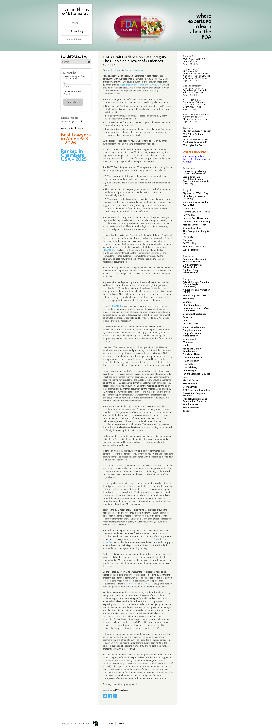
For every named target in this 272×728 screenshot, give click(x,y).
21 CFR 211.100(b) (149, 539)
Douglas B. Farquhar (134, 70)
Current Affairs (190, 323)
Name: (66, 83)
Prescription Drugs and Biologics (194, 394)
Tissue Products (191, 407)
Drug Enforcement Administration (192, 266)
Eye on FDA (188, 205)
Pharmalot (188, 240)
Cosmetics (188, 317)
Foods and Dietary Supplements (192, 350)
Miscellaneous (190, 383)
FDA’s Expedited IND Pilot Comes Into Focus (195, 60)
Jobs (185, 377)
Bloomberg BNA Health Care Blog (194, 197)
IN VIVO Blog (189, 215)
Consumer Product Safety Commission (196, 309)
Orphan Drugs (190, 387)
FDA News (188, 342)
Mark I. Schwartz (114, 70)
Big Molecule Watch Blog (195, 193)
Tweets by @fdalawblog (72, 121)
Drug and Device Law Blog (196, 202)
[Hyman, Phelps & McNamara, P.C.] (75, 14)
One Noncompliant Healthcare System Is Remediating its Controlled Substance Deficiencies (195, 89)
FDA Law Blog (75, 31)
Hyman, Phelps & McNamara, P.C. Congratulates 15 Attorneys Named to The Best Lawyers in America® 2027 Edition (196, 73)
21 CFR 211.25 (130, 583)
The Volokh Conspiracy (194, 246)
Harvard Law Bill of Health (196, 211)
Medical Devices (191, 380)
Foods (186, 345)
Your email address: (73, 91)
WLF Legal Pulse (191, 250)
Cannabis (187, 302)
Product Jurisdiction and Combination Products (195, 400)
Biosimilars (188, 298)
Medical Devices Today (194, 225)
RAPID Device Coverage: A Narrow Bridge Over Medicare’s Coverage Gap (196, 116)
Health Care (189, 364)
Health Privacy (190, 367)
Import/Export (190, 370)
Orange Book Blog (192, 228)
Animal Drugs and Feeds (195, 295)
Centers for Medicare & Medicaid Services (195, 260)
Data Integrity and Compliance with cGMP (140, 85)
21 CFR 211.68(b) (116, 306)
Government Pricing (193, 357)
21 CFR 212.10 (147, 583)
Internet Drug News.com (195, 218)
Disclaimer (107, 723)
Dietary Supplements (194, 327)
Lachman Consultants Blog (196, 221)
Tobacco (187, 411)
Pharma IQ (188, 237)
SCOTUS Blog (189, 243)
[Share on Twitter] (105, 696)
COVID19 (187, 320)
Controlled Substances (194, 314)
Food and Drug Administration (190, 271)
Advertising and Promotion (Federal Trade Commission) (196, 284)
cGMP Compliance (192, 305)
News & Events (75, 39)
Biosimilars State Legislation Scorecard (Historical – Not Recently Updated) (196, 180)
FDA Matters (189, 208)
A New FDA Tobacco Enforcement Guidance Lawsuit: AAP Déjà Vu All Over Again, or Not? (194, 103)
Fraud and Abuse (191, 354)
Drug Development (192, 330)
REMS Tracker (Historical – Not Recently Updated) (196, 140)
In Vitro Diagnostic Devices (196, 374)
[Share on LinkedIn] (115, 696)
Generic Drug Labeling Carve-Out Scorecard (194, 172)
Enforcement (189, 339)
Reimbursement (191, 404)
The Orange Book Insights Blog (196, 232)
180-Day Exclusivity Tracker (197, 131)
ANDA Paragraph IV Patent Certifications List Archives (197, 159)
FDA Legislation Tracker (195, 145)
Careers (122, 723)
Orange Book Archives (195, 151)
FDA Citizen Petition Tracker (193, 135)
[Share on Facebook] (110, 696)
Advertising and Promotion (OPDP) (196, 291)
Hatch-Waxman (191, 361)
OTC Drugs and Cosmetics (196, 390)
